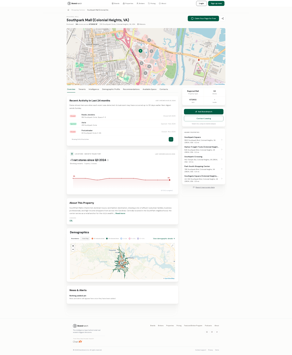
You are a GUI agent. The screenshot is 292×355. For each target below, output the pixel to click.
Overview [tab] (71, 89)
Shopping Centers (78, 10)
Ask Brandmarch (205, 111)
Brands (152, 326)
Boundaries (75, 238)
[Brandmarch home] (89, 326)
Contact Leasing (204, 118)
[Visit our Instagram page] (212, 332)
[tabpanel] (122, 200)
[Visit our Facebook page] (217, 332)
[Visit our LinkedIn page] (207, 332)
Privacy (210, 350)
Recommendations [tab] (131, 89)
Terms (217, 350)
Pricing (179, 326)
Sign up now (216, 3)
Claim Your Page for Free (205, 18)
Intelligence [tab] (94, 89)
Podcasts (208, 326)
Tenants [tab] (82, 89)
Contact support (200, 350)
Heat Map (85, 238)
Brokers (161, 326)
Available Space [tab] (149, 89)
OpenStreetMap (220, 84)
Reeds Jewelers (88, 114)
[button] (140, 51)
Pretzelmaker (87, 130)
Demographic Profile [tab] (111, 89)
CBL (71, 220)
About (217, 326)
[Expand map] (172, 245)
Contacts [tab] (164, 89)
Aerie (84, 122)
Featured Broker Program (193, 326)
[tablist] (122, 90)
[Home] (68, 10)
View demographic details (163, 239)
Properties (170, 326)
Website (142, 24)
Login (201, 3)
